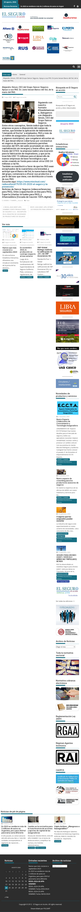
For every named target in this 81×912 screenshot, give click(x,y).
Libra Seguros (60, 536)
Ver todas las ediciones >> (65, 601)
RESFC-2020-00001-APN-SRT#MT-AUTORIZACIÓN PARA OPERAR (42, 208)
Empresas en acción (62, 533)
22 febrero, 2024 (9, 240)
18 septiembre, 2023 (64, 514)
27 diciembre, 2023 (63, 417)
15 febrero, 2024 (26, 240)
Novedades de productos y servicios (64, 463)
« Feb (6, 897)
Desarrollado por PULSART (40, 908)
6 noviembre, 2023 (63, 476)
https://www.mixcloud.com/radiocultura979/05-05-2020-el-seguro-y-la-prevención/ (25, 184)
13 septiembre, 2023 (64, 552)
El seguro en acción (20, 97)
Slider (28, 200)
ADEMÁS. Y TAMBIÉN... (10, 200)
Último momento (40, 848)
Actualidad (5, 845)
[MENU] (78, 66)
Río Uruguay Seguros (63, 581)
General (20, 200)
